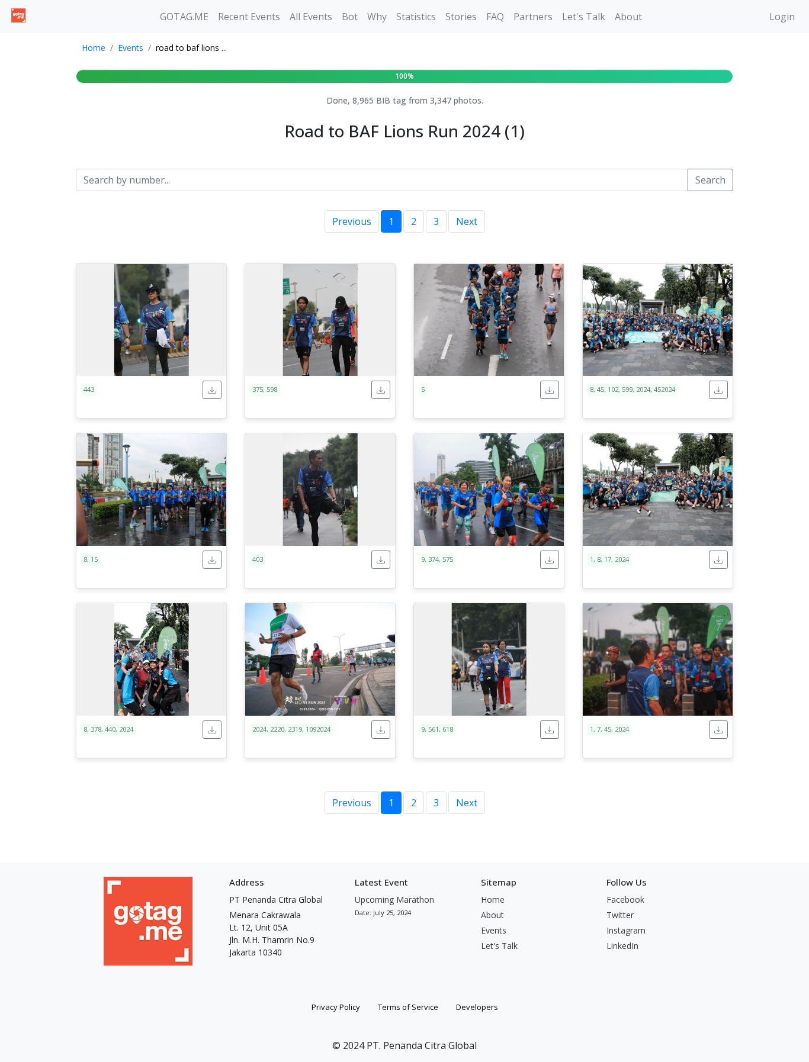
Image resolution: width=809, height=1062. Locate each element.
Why (377, 16)
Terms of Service (408, 1007)
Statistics (416, 16)
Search (710, 179)
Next (466, 221)
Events (130, 47)
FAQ (495, 16)
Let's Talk (583, 16)
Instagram (626, 930)
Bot (350, 16)
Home (93, 47)
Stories (461, 16)
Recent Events (249, 16)
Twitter (620, 915)
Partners (533, 16)
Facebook (625, 899)
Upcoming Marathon (394, 899)
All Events (311, 16)
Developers (477, 1007)
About (628, 16)
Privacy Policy (336, 1007)
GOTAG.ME (184, 16)
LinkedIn (622, 945)
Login (782, 16)
